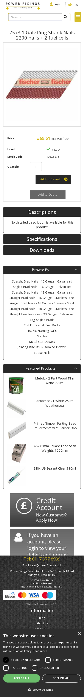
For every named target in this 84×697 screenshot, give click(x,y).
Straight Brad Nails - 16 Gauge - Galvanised (42, 281)
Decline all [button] (61, 678)
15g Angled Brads (42, 320)
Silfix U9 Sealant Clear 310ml (55, 468)
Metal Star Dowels (42, 342)
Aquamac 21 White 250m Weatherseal (54, 403)
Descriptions (42, 211)
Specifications (42, 238)
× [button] (79, 633)
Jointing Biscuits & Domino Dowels (42, 347)
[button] (42, 689)
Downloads (42, 249)
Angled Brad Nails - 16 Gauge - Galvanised (42, 287)
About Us (42, 623)
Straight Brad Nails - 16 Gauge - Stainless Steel (42, 298)
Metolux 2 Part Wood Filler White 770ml (55, 380)
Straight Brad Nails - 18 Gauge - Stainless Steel (42, 309)
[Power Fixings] (22, 5)
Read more (40, 651)
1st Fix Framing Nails (42, 331)
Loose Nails (42, 353)
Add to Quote (47, 194)
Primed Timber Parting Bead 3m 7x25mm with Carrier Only (55, 425)
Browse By (40, 269)
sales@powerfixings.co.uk (46, 565)
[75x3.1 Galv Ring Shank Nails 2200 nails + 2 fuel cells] (42, 84)
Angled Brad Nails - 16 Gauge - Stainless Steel (42, 303)
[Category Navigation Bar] (78, 17)
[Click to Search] (66, 17)
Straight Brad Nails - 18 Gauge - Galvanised (42, 292)
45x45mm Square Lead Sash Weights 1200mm (55, 448)
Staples (42, 336)
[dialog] (42, 663)
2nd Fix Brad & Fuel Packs (42, 325)
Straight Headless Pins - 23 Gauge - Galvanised (42, 314)
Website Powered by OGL (42, 604)
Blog (42, 618)
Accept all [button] (22, 678)
